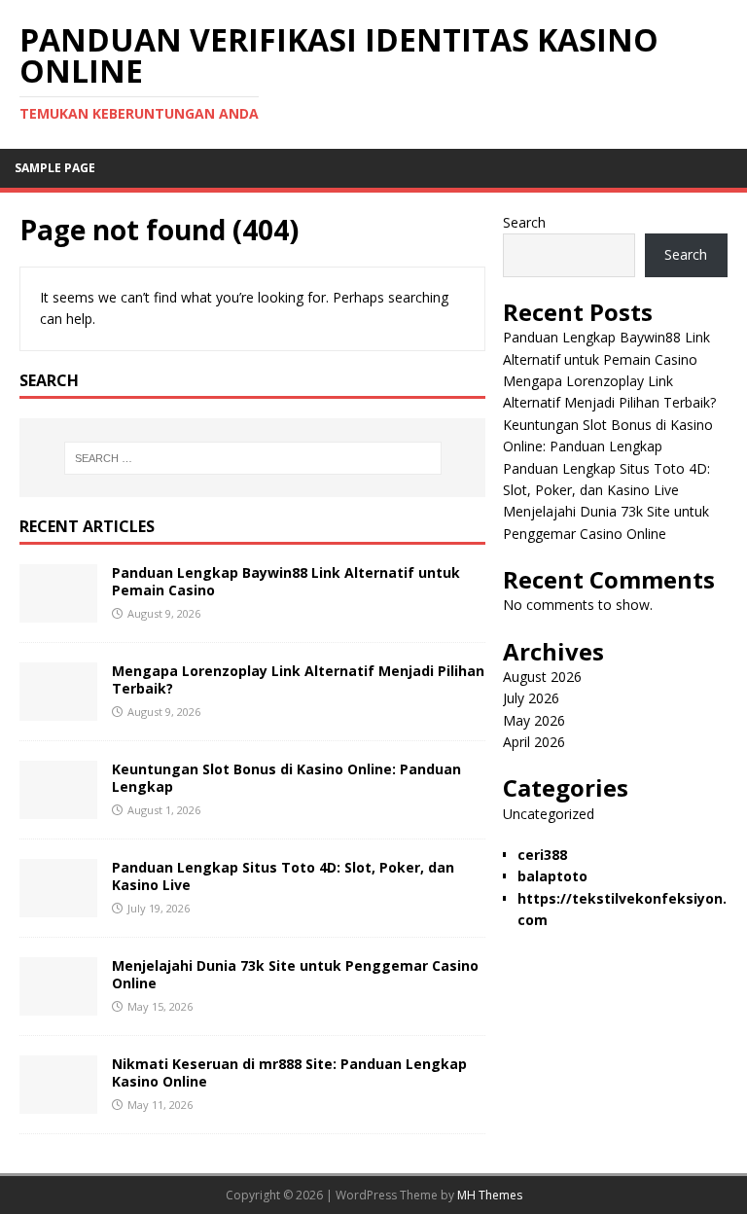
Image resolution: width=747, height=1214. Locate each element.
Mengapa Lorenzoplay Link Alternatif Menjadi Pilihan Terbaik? (298, 679)
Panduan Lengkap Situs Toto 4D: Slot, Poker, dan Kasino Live (283, 876)
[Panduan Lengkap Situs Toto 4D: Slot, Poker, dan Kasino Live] (58, 906)
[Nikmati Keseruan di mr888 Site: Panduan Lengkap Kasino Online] (58, 1102)
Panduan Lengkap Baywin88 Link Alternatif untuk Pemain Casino (286, 581)
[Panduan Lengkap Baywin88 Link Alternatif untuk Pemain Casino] (58, 611)
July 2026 (531, 698)
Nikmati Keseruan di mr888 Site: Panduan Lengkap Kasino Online (289, 1072)
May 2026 (534, 720)
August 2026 (542, 676)
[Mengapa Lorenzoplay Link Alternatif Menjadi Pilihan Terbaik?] (58, 709)
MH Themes (489, 1195)
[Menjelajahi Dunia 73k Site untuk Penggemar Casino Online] (58, 1004)
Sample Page (55, 168)
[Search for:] (252, 458)
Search (524, 222)
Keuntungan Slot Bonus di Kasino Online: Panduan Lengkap (286, 778)
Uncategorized (548, 813)
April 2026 (534, 741)
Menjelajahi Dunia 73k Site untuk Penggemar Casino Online (295, 974)
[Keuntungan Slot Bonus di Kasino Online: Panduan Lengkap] (58, 808)
